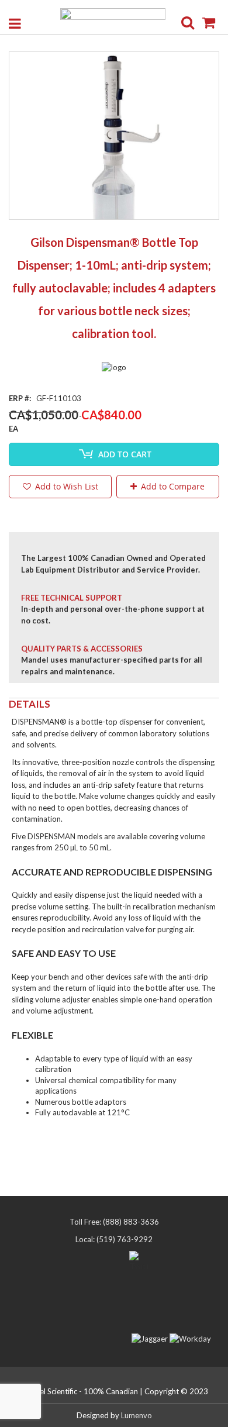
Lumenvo (136, 1415)
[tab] (114, 704)
